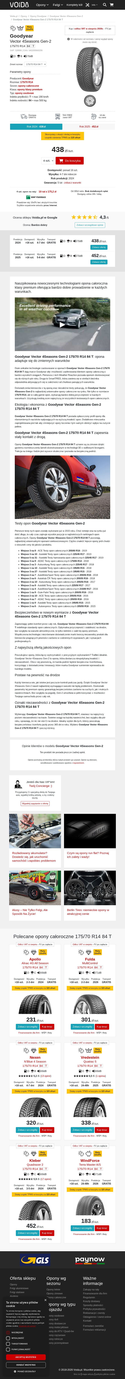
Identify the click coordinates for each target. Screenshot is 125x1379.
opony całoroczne (28, 86)
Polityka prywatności (94, 1309)
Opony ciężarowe (55, 1335)
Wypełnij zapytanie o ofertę (35, 803)
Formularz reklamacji (94, 1329)
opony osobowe (24, 93)
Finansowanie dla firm (29, 1032)
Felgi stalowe (17, 1292)
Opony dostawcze (56, 1323)
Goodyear (28, 78)
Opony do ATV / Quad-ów (60, 1331)
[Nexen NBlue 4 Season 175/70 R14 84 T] (35, 1112)
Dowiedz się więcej (27, 1326)
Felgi (56, 5)
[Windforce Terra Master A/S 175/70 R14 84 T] (90, 1207)
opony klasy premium (29, 89)
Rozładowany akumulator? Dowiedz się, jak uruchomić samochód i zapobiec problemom (34, 856)
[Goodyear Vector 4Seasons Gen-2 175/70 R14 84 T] (90, 69)
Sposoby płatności (93, 1305)
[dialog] (26, 1336)
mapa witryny (88, 1374)
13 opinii (45, 1076)
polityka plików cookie (105, 1374)
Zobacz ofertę (99, 247)
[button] (26, 1371)
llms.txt (77, 1374)
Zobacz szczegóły (27, 1026)
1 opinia (100, 1076)
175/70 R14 (26, 82)
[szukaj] (104, 5)
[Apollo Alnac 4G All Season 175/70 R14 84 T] (35, 1007)
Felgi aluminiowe (19, 1288)
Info (93, 5)
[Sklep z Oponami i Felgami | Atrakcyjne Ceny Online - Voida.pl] (20, 5)
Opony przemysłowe (57, 1343)
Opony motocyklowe (57, 1327)
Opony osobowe (55, 1315)
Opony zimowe (54, 1293)
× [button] (45, 1300)
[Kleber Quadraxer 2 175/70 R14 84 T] (35, 1213)
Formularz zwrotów (93, 1326)
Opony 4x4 (52, 1319)
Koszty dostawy (91, 1301)
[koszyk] (111, 5)
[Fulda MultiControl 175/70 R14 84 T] (90, 1005)
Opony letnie (53, 1289)
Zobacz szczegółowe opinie (90, 225)
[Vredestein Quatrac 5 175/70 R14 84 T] (90, 1111)
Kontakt (87, 1320)
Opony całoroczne (56, 1297)
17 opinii (45, 1179)
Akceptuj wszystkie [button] (26, 1357)
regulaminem (78, 763)
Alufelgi (14, 1296)
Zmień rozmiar (16, 64)
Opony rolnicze (54, 1339)
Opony (41, 5)
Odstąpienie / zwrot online (97, 1317)
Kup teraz (47, 1026)
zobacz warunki (72, 182)
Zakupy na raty (91, 1289)
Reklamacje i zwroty (94, 1313)
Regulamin (89, 1297)
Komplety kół (74, 4)
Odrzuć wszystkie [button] (26, 1365)
